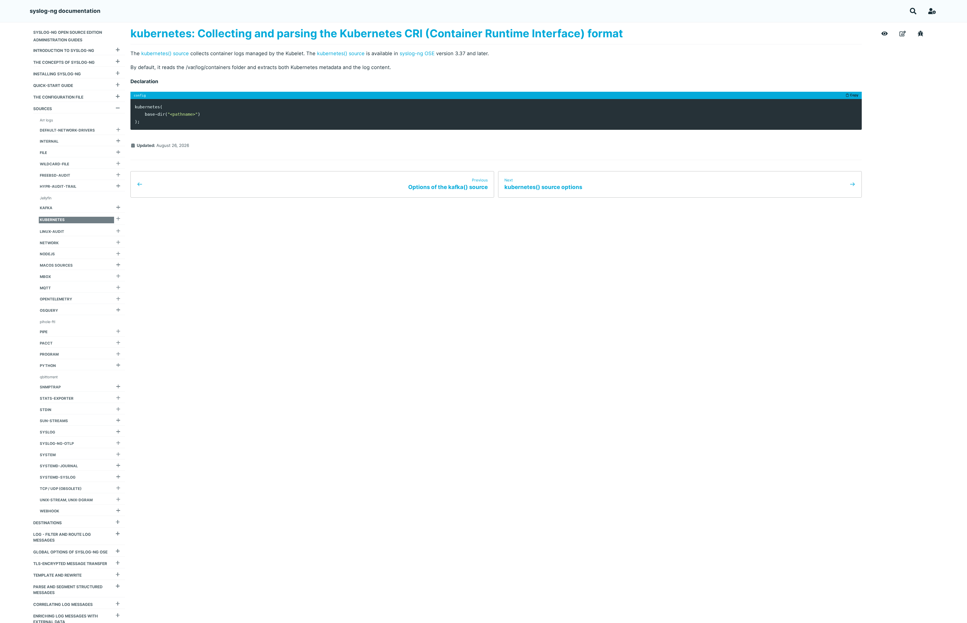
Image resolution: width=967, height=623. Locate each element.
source (181, 53)
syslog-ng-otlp (57, 443)
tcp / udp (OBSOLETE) (61, 488)
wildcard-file (54, 164)
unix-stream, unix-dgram (66, 500)
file (43, 152)
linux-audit (52, 231)
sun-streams (54, 421)
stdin (45, 410)
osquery (49, 310)
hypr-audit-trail (58, 186)
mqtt (45, 288)
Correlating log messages (63, 604)
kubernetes (52, 219)
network (49, 243)
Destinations (47, 522)
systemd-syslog (58, 477)
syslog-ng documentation (65, 11)
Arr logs (46, 120)
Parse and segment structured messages (67, 589)
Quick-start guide (53, 85)
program (49, 354)
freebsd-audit (55, 175)
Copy (854, 95)
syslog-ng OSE (417, 53)
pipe (44, 332)
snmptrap (50, 387)
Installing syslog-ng (57, 74)
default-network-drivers (67, 130)
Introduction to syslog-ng (63, 50)
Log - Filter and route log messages (62, 537)
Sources (42, 108)
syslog (47, 432)
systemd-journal (59, 466)
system (48, 455)
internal (49, 141)
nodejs (47, 254)
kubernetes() (156, 53)
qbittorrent (49, 377)
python (48, 365)
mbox (45, 276)
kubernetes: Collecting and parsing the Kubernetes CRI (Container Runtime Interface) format (376, 33)
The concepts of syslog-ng (64, 62)
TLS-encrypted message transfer (70, 563)
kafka (46, 208)
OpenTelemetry (56, 299)
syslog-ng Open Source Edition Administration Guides (67, 36)
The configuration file (58, 97)
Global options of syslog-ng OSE (70, 552)
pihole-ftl (47, 322)
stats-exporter (57, 398)
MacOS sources (56, 265)
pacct (46, 343)
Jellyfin (45, 198)
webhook (49, 511)
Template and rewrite (57, 575)
